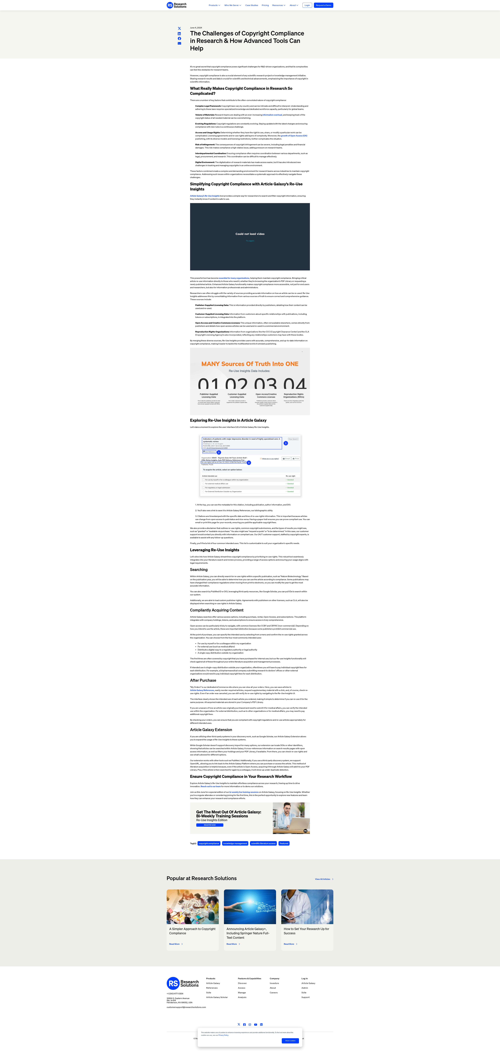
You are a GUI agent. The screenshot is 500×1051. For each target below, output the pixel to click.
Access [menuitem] (241, 987)
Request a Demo (323, 5)
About (293, 5)
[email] (179, 43)
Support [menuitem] (306, 997)
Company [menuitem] (274, 978)
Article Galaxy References (202, 690)
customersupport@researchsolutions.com (186, 1007)
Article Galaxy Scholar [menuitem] (217, 997)
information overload (272, 114)
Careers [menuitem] (274, 992)
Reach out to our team (211, 786)
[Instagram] (250, 1024)
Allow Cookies (290, 1041)
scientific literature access (263, 843)
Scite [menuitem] (208, 992)
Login (307, 5)
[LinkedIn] (179, 33)
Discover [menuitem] (242, 983)
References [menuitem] (212, 987)
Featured (284, 843)
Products (213, 5)
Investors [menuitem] (274, 983)
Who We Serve (231, 5)
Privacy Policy (223, 1035)
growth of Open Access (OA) (294, 135)
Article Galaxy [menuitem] (213, 983)
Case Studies (251, 5)
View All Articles (322, 879)
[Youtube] (255, 1024)
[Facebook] (179, 38)
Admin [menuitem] (305, 987)
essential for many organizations (234, 278)
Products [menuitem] (210, 978)
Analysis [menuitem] (242, 997)
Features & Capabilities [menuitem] (249, 978)
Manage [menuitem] (242, 992)
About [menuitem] (273, 987)
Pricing (265, 5)
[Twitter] (179, 29)
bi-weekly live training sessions (244, 792)
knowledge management (235, 843)
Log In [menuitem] (305, 978)
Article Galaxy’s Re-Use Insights (205, 195)
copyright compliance (209, 843)
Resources (277, 5)
